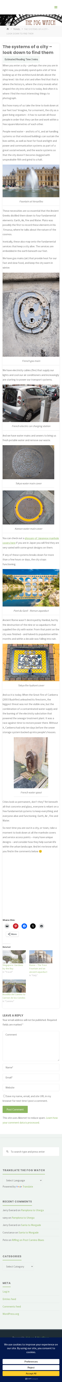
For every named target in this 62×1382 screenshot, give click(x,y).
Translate (28, 1186)
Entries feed (9, 1299)
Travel (16, 29)
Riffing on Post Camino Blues (28, 1240)
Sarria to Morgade (31, 1225)
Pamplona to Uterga (32, 1210)
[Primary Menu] (56, 7)
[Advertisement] (31, 884)
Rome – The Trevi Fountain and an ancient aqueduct (38, 968)
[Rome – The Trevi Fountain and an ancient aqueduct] (41, 956)
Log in (6, 1291)
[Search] (7, 1151)
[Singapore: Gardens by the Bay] (14, 956)
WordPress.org (11, 1313)
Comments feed (12, 1306)
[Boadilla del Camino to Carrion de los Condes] (14, 986)
